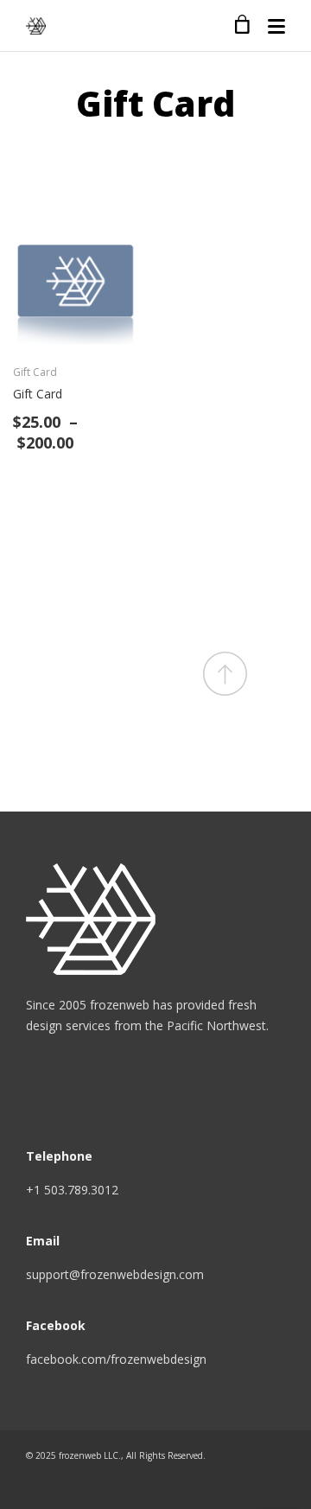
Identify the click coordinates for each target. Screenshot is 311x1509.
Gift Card (35, 372)
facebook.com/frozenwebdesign (116, 1359)
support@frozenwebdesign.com (115, 1274)
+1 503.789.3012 (72, 1189)
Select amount (123, 329)
